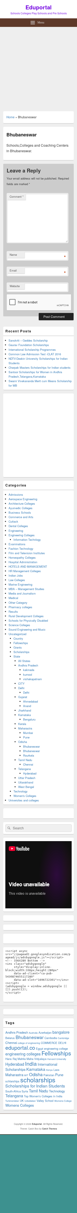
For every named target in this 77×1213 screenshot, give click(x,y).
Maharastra (25, 728)
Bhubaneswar (31, 746)
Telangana (24, 769)
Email (13, 270)
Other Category (18, 603)
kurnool (27, 674)
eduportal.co (20, 1047)
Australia (33, 1032)
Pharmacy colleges (20, 607)
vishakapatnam (32, 679)
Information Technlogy (27, 540)
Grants (17, 647)
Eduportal (38, 7)
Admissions (16, 495)
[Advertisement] (38, 67)
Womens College (63, 1100)
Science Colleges (19, 625)
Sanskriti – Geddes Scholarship (28, 340)
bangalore (61, 1032)
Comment (17, 196)
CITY (21, 683)
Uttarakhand (25, 782)
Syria (25, 1091)
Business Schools (20, 512)
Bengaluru (29, 719)
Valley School (45, 1101)
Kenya (49, 1069)
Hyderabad (29, 773)
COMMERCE (49, 1043)
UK (22, 1101)
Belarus (10, 1038)
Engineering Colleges (22, 535)
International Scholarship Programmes (32, 350)
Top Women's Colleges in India (43, 1096)
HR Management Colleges (25, 571)
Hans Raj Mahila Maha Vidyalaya (25, 1059)
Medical (13, 598)
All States (24, 661)
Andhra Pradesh (28, 665)
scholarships (37, 1079)
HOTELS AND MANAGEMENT (28, 566)
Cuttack (13, 521)
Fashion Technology (21, 549)
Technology (20, 791)
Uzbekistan (30, 1100)
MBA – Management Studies (26, 589)
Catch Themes (49, 1128)
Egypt (39, 1048)
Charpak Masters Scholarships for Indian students (40, 367)
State (16, 656)
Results (13, 611)
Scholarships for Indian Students (35, 1086)
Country (18, 638)
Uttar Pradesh (26, 778)
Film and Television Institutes (27, 553)
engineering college (56, 1048)
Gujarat (22, 697)
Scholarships (21, 652)
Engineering (16, 531)
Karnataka (24, 715)
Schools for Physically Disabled (28, 620)
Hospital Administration (23, 562)
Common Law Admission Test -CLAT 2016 (35, 354)
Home (10, 117)
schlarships (12, 1081)
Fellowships (20, 643)
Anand (27, 706)
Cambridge (63, 1038)
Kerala (22, 724)
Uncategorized (17, 634)
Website (15, 286)
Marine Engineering (20, 584)
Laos (56, 1070)
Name (13, 255)
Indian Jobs (16, 575)
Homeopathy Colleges (22, 557)
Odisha (22, 742)
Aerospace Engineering (23, 499)
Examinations (17, 544)
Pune (26, 737)
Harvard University (56, 1059)
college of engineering (29, 1043)
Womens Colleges (19, 1105)
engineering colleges (23, 1054)
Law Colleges (17, 580)
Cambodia (50, 1038)
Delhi (21, 688)
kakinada (28, 670)
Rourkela (28, 755)
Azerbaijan (45, 1032)
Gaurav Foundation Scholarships (29, 345)
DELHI (62, 1043)
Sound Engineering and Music (27, 629)
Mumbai (28, 733)
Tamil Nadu (25, 760)
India (31, 1063)
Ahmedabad (30, 701)
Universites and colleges (24, 800)
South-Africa (13, 1091)
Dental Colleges (18, 526)
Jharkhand (24, 710)
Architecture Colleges (22, 503)
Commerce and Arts (21, 517)
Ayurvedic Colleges (21, 508)
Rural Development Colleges (26, 616)
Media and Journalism (22, 593)
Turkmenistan (12, 1100)
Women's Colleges (24, 796)
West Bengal (26, 787)
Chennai (28, 764)
